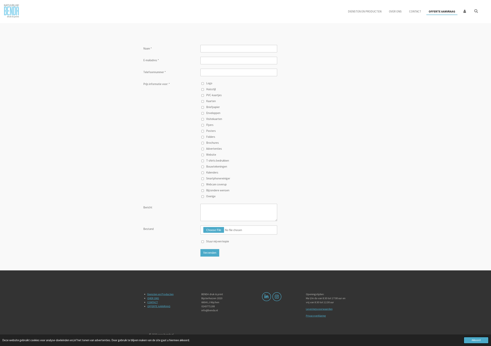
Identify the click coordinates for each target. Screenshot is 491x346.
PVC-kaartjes (214, 95)
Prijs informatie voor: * (156, 84)
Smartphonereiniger (218, 178)
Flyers (209, 125)
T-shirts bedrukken (217, 160)
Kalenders (212, 172)
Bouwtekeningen (216, 166)
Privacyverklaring (316, 315)
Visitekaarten (214, 119)
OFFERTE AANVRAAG (158, 306)
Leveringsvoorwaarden (319, 309)
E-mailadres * (151, 60)
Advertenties (214, 148)
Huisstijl (211, 89)
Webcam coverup (216, 184)
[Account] (464, 11)
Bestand (148, 229)
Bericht (147, 207)
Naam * (147, 48)
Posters (211, 131)
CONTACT (152, 302)
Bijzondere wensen (217, 190)
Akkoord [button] (476, 340)
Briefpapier (213, 107)
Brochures (212, 143)
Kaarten (211, 101)
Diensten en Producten (160, 294)
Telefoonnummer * (154, 72)
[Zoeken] (476, 11)
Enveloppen (213, 113)
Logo (209, 83)
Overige (211, 196)
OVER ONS (153, 298)
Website (211, 154)
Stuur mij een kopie (217, 241)
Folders (210, 137)
